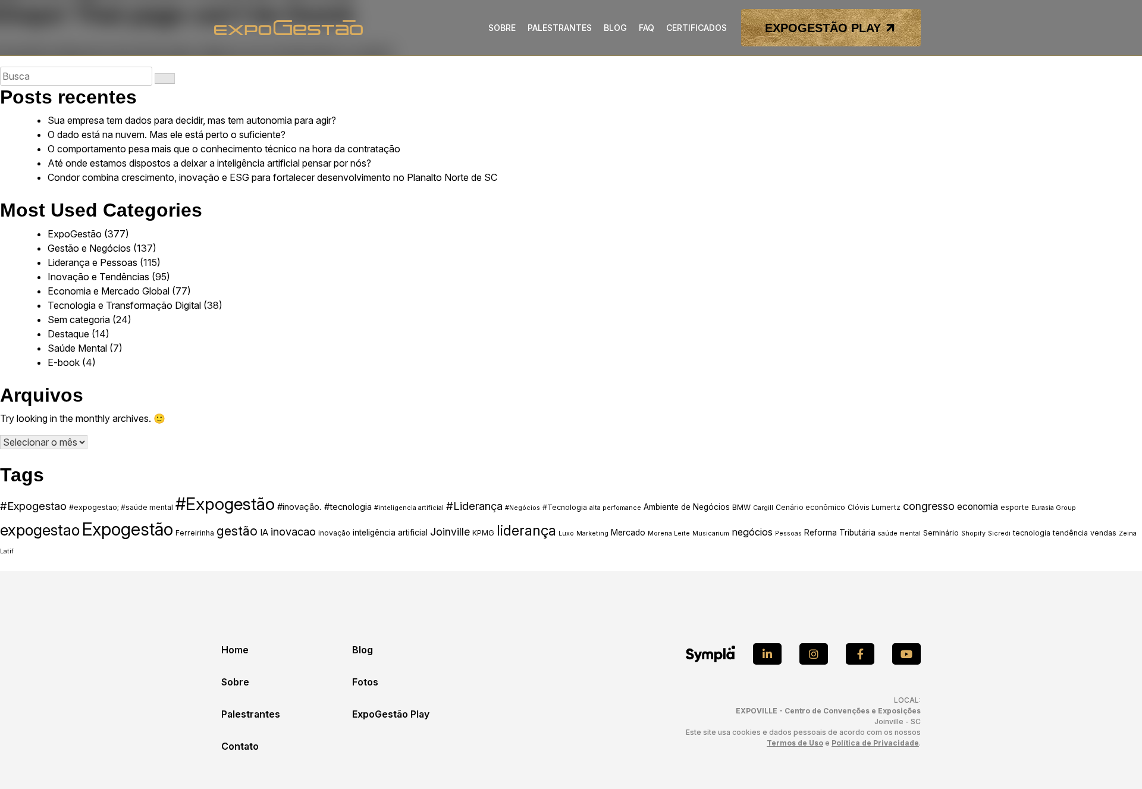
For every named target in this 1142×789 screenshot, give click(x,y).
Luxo (566, 533)
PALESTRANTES (560, 28)
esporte (1014, 507)
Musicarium (710, 533)
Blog (362, 650)
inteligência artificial (390, 532)
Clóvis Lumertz (874, 507)
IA (264, 532)
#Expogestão (225, 503)
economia (977, 506)
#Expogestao (33, 505)
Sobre (235, 682)
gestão (237, 530)
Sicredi (999, 533)
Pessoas (788, 533)
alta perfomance (615, 508)
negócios (752, 532)
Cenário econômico (810, 507)
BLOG (615, 28)
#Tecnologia (564, 507)
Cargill (763, 508)
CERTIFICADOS (696, 28)
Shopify (973, 533)
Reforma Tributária (840, 532)
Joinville (450, 531)
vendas (1103, 532)
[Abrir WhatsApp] (1112, 759)
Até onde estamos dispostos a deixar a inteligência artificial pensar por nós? (209, 163)
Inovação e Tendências (98, 277)
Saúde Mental (77, 348)
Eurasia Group (1053, 508)
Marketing (592, 533)
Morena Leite (669, 533)
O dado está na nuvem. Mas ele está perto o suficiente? (167, 134)
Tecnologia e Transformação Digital (124, 305)
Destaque (68, 334)
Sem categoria (79, 319)
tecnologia (1031, 532)
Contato (240, 746)
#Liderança (474, 505)
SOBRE (502, 28)
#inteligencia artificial (409, 508)
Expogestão (127, 529)
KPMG (483, 532)
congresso (929, 506)
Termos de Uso (795, 742)
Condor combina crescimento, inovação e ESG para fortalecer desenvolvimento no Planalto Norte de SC (272, 177)
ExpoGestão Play (390, 714)
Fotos (365, 682)
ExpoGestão (75, 234)
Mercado (628, 532)
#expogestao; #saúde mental (121, 507)
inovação (334, 532)
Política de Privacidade (875, 742)
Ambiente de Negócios (687, 507)
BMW (741, 507)
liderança (526, 530)
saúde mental (899, 533)
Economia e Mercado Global (109, 291)
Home (235, 650)
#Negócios (522, 508)
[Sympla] (710, 654)
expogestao (40, 530)
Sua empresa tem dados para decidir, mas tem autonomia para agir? (192, 120)
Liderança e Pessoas (92, 262)
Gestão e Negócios (89, 248)
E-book (64, 362)
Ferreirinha (194, 532)
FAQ (646, 28)
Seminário (941, 532)
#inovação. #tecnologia (324, 507)
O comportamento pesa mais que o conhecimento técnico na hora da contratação (224, 149)
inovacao (293, 531)
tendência (1070, 532)
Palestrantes (250, 714)
